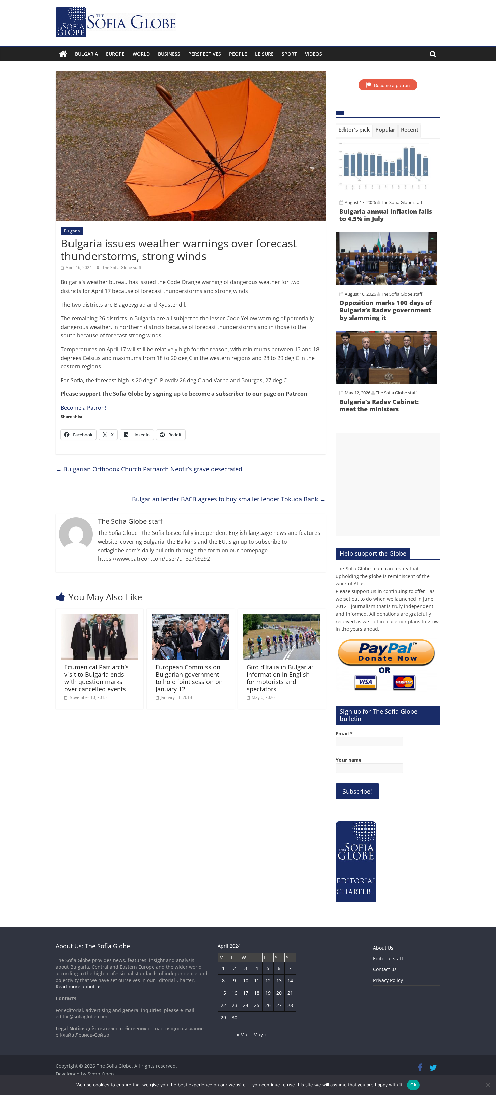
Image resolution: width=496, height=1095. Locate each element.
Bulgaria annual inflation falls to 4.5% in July (385, 215)
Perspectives (204, 54)
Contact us (385, 969)
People (238, 54)
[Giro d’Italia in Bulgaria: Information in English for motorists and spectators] (281, 618)
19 (268, 993)
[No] (487, 1085)
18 (256, 993)
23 (234, 1005)
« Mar (243, 1034)
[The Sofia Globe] (63, 54)
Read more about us (79, 986)
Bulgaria (86, 54)
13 (279, 980)
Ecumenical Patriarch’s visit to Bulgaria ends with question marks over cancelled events (96, 678)
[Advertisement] (388, 484)
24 (245, 1005)
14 (290, 980)
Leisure (264, 54)
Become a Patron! (83, 407)
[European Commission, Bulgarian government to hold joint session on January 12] (190, 618)
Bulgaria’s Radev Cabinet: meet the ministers (379, 405)
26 (268, 1005)
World (141, 54)
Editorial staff (388, 958)
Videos (313, 54)
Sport (289, 54)
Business (169, 54)
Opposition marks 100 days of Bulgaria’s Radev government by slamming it (385, 310)
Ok (413, 1084)
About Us (383, 948)
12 (268, 980)
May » (260, 1034)
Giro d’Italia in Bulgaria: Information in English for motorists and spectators (280, 678)
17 (245, 993)
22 (223, 1005)
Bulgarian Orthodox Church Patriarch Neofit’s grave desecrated (149, 469)
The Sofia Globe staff (121, 267)
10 (245, 980)
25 (256, 1005)
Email (344, 733)
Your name (348, 760)
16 (234, 993)
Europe (115, 54)
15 (223, 993)
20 (279, 993)
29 (223, 1017)
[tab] (354, 131)
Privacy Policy (388, 980)
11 (256, 980)
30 (234, 1017)
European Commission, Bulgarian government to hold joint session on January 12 (189, 678)
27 (279, 1005)
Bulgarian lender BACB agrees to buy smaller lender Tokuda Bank (229, 499)
